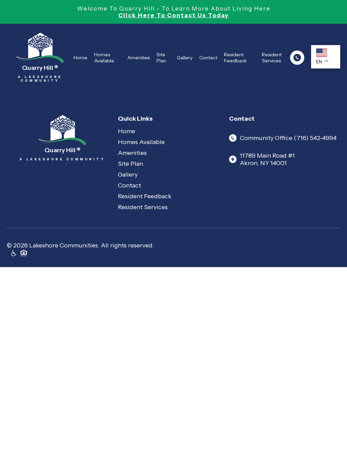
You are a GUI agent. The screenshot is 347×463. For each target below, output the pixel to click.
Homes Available (104, 58)
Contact (208, 58)
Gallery (184, 58)
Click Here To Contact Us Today (173, 15)
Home (80, 58)
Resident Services (272, 58)
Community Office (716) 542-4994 (288, 138)
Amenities (138, 58)
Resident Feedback (235, 58)
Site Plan (161, 58)
